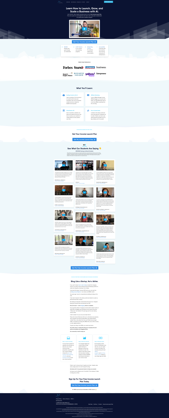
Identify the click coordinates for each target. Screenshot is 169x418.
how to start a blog (82, 285)
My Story (95, 404)
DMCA (72, 398)
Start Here (90, 404)
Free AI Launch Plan (108, 1)
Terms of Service (66, 398)
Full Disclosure (59, 400)
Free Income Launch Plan (108, 404)
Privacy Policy (59, 398)
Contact (100, 404)
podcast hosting (66, 357)
